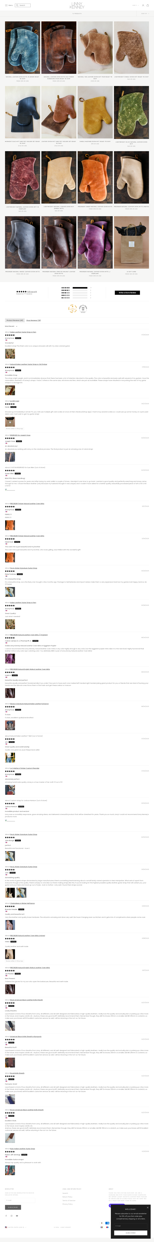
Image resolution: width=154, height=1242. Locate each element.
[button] (65, 288)
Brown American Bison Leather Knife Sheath (27, 1110)
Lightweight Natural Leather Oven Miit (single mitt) (59, 207)
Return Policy (67, 1197)
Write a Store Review (127, 292)
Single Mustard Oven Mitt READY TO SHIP (95, 141)
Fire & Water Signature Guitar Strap (23, 568)
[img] (26, 291)
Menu (9, 5)
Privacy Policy (68, 1204)
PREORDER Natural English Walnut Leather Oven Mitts (59, 272)
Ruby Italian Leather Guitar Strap (22, 1149)
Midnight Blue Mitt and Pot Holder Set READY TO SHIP (22, 142)
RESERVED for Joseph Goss (20, 435)
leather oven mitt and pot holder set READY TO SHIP (59, 142)
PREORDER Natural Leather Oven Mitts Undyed (131, 206)
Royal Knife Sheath (17, 1073)
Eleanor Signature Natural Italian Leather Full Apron (29, 704)
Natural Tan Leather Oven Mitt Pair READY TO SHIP (95, 78)
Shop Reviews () (33, 320)
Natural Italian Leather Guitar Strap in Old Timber (28, 364)
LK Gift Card (131, 271)
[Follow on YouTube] (17, 1216)
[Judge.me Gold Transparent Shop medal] (72, 309)
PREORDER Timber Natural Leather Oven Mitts (95, 206)
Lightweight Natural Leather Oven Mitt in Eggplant (22, 208)
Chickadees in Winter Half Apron (22, 903)
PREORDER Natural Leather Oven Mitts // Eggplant (95, 272)
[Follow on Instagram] (11, 1216)
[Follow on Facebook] (6, 1216)
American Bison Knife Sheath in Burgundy (25, 1036)
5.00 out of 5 (32, 292)
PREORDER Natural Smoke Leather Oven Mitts (22, 271)
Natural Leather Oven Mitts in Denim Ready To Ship (22, 78)
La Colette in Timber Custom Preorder (24, 768)
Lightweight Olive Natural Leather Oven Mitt (131, 143)
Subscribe (131, 1233)
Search (65, 1193)
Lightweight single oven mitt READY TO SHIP (131, 77)
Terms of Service (69, 1200)
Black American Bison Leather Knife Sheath (26, 1000)
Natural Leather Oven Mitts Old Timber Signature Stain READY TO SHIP (59, 78)
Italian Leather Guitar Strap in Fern (23, 332)
